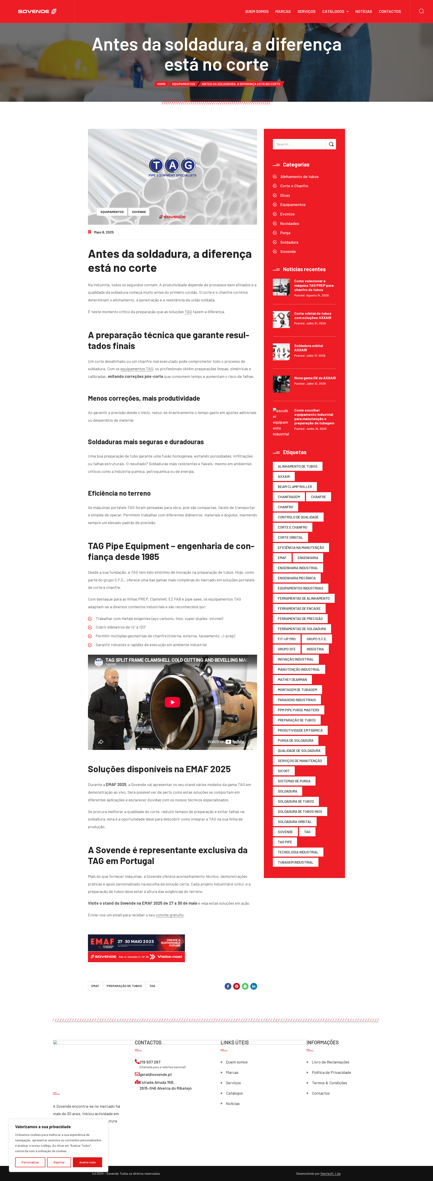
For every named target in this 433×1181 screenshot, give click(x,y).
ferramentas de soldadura (302, 628)
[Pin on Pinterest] (236, 986)
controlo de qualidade (298, 517)
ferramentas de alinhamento (304, 598)
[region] (58, 1145)
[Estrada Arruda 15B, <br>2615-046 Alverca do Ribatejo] (137, 1081)
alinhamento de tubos (298, 466)
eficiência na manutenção (301, 547)
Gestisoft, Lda (330, 1173)
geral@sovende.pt (156, 1074)
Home (161, 84)
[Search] (421, 11)
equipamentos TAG (136, 368)
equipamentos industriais (300, 588)
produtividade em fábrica (300, 730)
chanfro (285, 507)
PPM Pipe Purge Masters (298, 710)
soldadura (287, 791)
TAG (188, 311)
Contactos (390, 11)
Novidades (289, 223)
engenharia (308, 557)
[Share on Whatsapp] (245, 986)
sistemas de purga (294, 781)
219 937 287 (150, 1061)
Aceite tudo (87, 1162)
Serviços (306, 11)
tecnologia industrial (298, 852)
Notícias (363, 11)
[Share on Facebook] (228, 986)
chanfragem (289, 497)
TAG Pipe (285, 842)
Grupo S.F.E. (317, 639)
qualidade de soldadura (299, 750)
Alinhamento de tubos (299, 176)
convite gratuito (170, 914)
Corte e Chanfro (294, 185)
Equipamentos (183, 84)
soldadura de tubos (296, 801)
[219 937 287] (137, 1061)
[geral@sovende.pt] (137, 1074)
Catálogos (333, 11)
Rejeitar (59, 1162)
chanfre (318, 497)
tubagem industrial (295, 862)
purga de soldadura (295, 740)
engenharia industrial (298, 568)
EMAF (95, 986)
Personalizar (30, 1162)
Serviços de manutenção (300, 760)
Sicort (284, 771)
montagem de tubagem (297, 689)
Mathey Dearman (292, 679)
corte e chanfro (292, 527)
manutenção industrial (299, 669)
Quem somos (257, 11)
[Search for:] (299, 144)
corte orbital (290, 537)
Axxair (284, 476)
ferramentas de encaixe (299, 608)
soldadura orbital (295, 821)
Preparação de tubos (124, 986)
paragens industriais (297, 700)
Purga (285, 232)
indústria (315, 649)
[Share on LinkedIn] (253, 986)
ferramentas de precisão (300, 618)
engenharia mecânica (297, 578)
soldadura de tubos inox (300, 811)
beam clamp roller (295, 486)
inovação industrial (296, 659)
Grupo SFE (287, 649)
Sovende (139, 212)
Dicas (285, 195)
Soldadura (289, 242)
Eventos (287, 213)
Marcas (283, 11)
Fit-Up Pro (287, 639)
